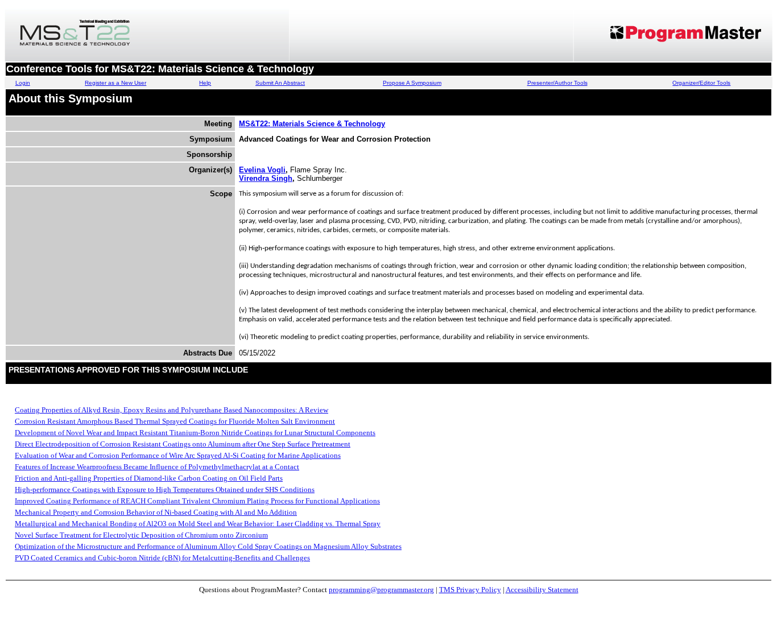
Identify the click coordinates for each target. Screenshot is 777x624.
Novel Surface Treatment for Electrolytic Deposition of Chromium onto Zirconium (141, 535)
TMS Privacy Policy (470, 589)
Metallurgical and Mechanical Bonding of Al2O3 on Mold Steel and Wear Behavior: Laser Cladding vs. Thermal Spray (198, 523)
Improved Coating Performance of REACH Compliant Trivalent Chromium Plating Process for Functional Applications (197, 501)
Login (22, 83)
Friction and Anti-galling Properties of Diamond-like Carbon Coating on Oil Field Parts (149, 478)
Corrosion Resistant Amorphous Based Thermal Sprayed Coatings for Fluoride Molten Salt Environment (175, 421)
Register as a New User (115, 83)
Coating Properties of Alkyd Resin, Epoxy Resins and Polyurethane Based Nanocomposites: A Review (171, 410)
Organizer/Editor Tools (701, 83)
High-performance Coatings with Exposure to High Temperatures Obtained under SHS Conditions (165, 489)
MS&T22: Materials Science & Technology (312, 123)
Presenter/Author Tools (557, 83)
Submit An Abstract (280, 83)
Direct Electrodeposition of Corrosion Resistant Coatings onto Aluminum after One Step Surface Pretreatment (182, 444)
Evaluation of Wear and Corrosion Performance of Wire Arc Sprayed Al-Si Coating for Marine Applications (178, 455)
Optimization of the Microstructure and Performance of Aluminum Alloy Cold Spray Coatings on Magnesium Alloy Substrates (208, 546)
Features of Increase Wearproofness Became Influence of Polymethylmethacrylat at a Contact (157, 466)
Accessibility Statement (542, 589)
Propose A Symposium (412, 83)
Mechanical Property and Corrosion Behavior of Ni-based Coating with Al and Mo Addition (156, 512)
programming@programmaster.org (381, 589)
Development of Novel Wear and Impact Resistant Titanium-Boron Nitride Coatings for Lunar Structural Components (195, 432)
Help (205, 83)
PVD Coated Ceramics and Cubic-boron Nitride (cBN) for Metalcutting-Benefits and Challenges (162, 557)
